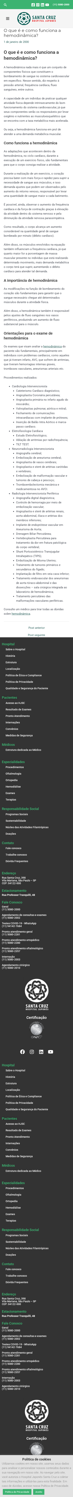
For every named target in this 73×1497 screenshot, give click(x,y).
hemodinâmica (52, 346)
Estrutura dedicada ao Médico (23, 749)
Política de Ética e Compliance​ (24, 675)
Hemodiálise (13, 786)
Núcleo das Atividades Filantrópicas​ (27, 827)
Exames (10, 793)
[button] (5, 5)
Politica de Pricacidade (17, 1492)
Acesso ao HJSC (15, 702)
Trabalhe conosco (16, 854)
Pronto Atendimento (18, 715)
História (10, 655)
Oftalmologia (13, 773)
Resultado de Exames (18, 709)
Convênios (12, 728)
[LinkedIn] (42, 5)
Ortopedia (12, 780)
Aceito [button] (38, 1492)
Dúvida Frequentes (17, 861)
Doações (11, 833)
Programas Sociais (17, 814)
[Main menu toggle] (8, 18)
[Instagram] (38, 5)
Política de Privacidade (19, 681)
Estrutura (11, 662)
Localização (13, 668)
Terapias (11, 799)
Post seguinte (36, 635)
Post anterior (36, 628)
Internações (13, 722)
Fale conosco (13, 848)
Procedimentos (15, 767)
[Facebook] (33, 5)
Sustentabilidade (16, 820)
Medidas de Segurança (19, 735)
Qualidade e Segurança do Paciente (27, 688)
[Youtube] (47, 5)
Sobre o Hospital (15, 649)
